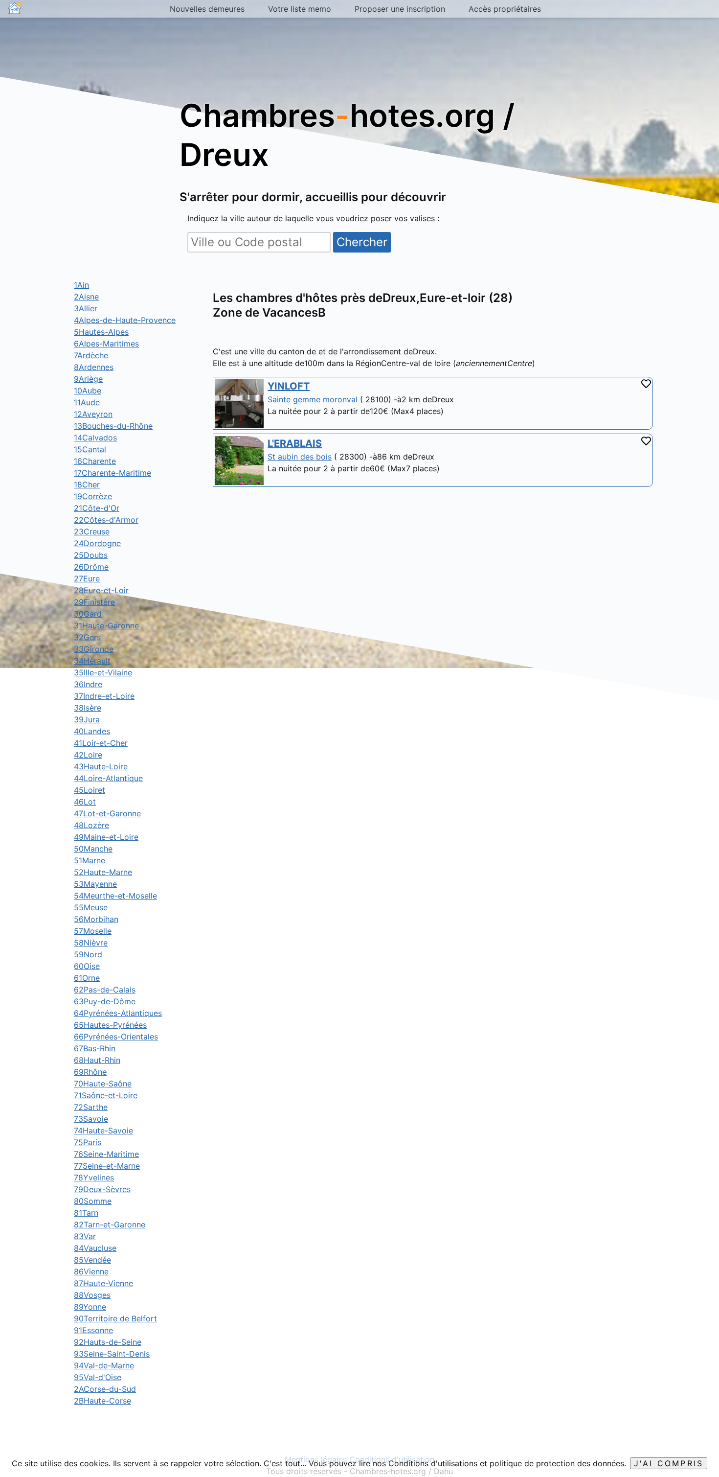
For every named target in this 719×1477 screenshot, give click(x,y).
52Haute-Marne (103, 872)
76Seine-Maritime (106, 1154)
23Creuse (92, 531)
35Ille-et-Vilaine (103, 672)
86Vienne (91, 1271)
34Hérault (92, 661)
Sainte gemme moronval (313, 399)
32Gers (87, 637)
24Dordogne (97, 543)
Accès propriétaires (505, 9)
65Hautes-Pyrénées (110, 1025)
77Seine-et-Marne (107, 1166)
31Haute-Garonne (106, 625)
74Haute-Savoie (103, 1130)
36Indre (88, 684)
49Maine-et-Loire (106, 837)
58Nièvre (91, 942)
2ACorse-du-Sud (105, 1389)
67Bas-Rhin (94, 1048)
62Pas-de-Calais (104, 989)
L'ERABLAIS (295, 443)
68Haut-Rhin (97, 1060)
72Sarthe (91, 1107)
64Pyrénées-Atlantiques (118, 1013)
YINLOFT (289, 386)
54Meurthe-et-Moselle (115, 895)
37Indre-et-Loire (104, 696)
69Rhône (90, 1072)
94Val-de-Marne (104, 1365)
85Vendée (92, 1260)
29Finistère (94, 602)
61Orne (87, 978)
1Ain (81, 285)
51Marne (89, 860)
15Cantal (90, 449)
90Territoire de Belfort (115, 1318)
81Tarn (86, 1213)
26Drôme (91, 567)
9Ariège (88, 379)
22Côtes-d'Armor (106, 520)
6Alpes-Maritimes (106, 343)
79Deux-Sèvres (102, 1189)
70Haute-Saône (103, 1083)
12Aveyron (93, 414)
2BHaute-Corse (102, 1401)
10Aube (87, 390)
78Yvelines (94, 1177)
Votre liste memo (299, 9)
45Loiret (89, 790)
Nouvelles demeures (207, 9)
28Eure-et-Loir (101, 590)
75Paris (87, 1142)
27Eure (87, 578)
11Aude (87, 402)
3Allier (85, 308)
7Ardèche (91, 355)
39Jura (87, 719)
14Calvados (95, 437)
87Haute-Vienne (103, 1283)
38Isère (87, 708)
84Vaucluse (95, 1248)
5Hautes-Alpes (101, 332)
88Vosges (92, 1295)
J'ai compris (668, 1463)
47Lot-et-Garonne (107, 813)
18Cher (87, 484)
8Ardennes (93, 367)
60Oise (87, 966)
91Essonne (93, 1330)
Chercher (362, 242)
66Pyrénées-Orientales (116, 1036)
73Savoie (91, 1119)
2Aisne (86, 296)
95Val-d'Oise (97, 1377)
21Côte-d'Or (96, 508)
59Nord (88, 954)
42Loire (88, 755)
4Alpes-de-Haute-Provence (125, 320)
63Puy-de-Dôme (104, 1001)
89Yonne (90, 1307)
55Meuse (91, 907)
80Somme (93, 1201)
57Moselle (93, 931)
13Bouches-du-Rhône (113, 426)
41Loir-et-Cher (101, 743)
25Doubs (91, 555)
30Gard (88, 614)
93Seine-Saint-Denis (112, 1354)
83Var (85, 1236)
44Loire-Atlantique (108, 778)
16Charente (95, 461)
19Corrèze (93, 496)
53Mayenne (95, 884)
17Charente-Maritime (112, 473)
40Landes (92, 731)
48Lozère (91, 825)
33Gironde (93, 649)
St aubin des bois (300, 457)
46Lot (85, 802)
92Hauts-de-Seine (107, 1342)
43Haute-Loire (101, 766)
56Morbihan (96, 919)
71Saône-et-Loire (105, 1095)
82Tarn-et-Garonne (109, 1224)
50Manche (93, 849)
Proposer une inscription (400, 9)
